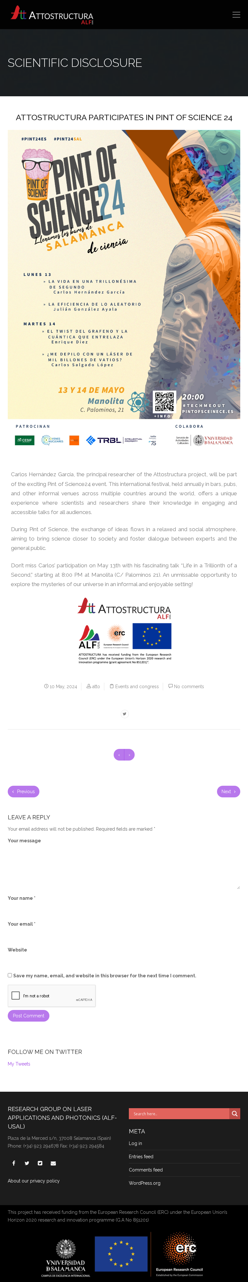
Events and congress (137, 686)
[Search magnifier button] (234, 1113)
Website (17, 949)
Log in (135, 1143)
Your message (24, 840)
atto (96, 686)
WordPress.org (144, 1183)
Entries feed (141, 1156)
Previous (25, 791)
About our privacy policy (34, 1180)
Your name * (22, 898)
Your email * (22, 924)
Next (227, 791)
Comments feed (146, 1169)
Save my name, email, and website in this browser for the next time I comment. (104, 975)
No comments (189, 686)
